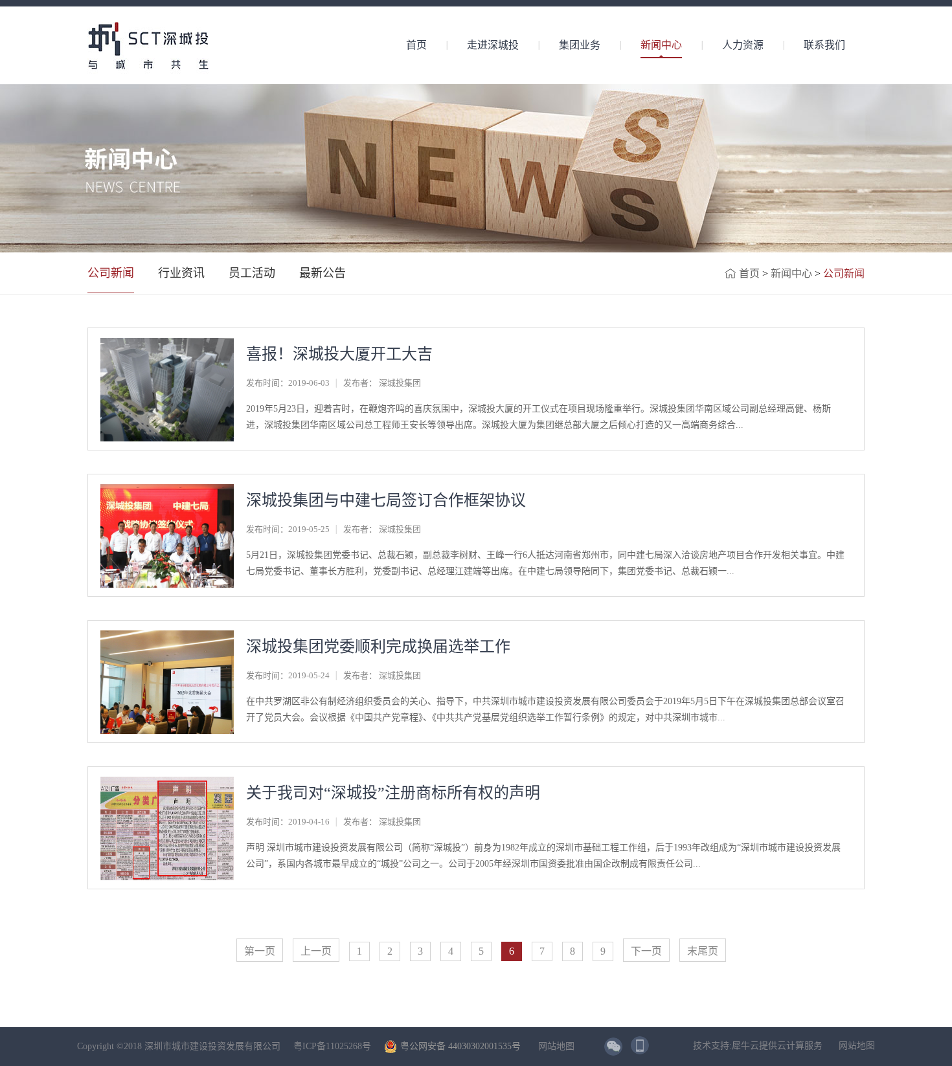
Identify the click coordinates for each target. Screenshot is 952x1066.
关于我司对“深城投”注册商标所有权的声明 (393, 792)
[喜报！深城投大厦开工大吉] (167, 343)
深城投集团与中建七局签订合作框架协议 (386, 500)
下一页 (646, 951)
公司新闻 (844, 273)
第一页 (259, 951)
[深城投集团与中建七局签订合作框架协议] (167, 489)
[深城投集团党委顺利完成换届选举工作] (167, 635)
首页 (416, 44)
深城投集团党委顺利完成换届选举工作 (378, 646)
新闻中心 (791, 273)
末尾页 (702, 951)
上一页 (316, 951)
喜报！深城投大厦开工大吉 (339, 354)
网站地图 (553, 1046)
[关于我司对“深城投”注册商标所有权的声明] (167, 782)
